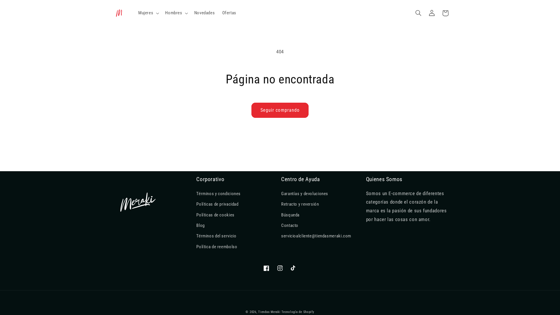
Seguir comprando (280, 110)
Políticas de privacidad (217, 204)
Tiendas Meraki (269, 312)
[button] (147, 13)
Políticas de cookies (215, 215)
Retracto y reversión (300, 204)
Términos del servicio (216, 236)
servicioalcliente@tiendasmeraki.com (316, 236)
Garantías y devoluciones (304, 193)
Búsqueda (290, 215)
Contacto (289, 225)
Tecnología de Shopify (297, 312)
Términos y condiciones (218, 193)
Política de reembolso (216, 246)
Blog (200, 225)
